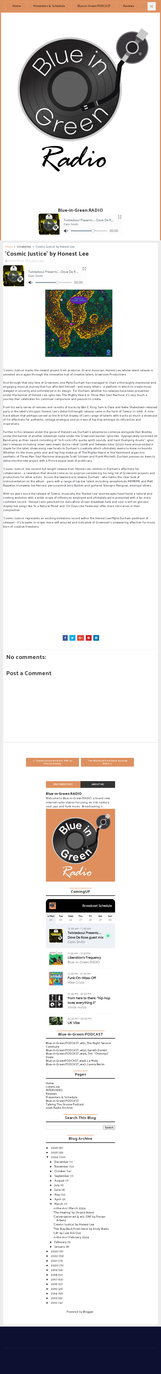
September (62, 1176)
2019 (54, 1270)
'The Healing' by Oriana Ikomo (73, 1212)
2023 (54, 1251)
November (62, 1166)
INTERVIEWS (54, 1090)
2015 (54, 1289)
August (60, 1180)
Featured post (63, 784)
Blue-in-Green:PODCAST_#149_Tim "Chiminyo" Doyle (77, 1055)
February (61, 1242)
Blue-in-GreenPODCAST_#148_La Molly (72, 1061)
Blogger (88, 1312)
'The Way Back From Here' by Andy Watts (81, 1229)
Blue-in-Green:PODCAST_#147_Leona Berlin (75, 1064)
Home (17, 6)
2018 (54, 1275)
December (62, 1162)
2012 (54, 1303)
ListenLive (53, 1087)
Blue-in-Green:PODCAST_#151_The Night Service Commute (78, 1045)
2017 (54, 1279)
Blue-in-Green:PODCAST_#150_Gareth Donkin (76, 1050)
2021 (54, 1261)
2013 (54, 1298)
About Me (98, 784)
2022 (54, 1256)
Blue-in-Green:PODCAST (94, 6)
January (60, 1247)
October (60, 1171)
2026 (54, 1148)
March (59, 1204)
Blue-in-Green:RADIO (64, 794)
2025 (54, 1152)
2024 (55, 1157)
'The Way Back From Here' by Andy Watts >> (107, 762)
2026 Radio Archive (59, 1108)
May (58, 1194)
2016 (54, 1284)
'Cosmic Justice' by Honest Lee (73, 1224)
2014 (54, 1293)
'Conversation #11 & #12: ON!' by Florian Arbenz (79, 1219)
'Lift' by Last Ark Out (67, 1233)
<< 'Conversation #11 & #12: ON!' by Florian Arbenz (52, 762)
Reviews (128, 6)
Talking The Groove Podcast (65, 1104)
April (58, 1199)
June (58, 1190)
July (57, 1185)
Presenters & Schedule (49, 6)
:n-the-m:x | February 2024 (71, 1237)
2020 (55, 1265)
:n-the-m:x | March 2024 (69, 1208)
